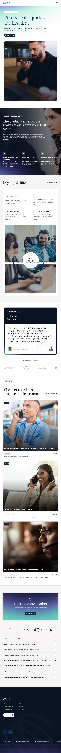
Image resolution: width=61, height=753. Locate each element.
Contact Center (7, 453)
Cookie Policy (6, 724)
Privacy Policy (6, 722)
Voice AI (13, 514)
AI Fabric (20, 704)
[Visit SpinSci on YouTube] (10, 732)
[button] (57, 3)
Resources (21, 709)
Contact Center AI (8, 706)
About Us (20, 706)
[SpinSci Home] (7, 3)
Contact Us (30, 704)
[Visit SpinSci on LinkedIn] (5, 732)
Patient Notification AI (9, 709)
